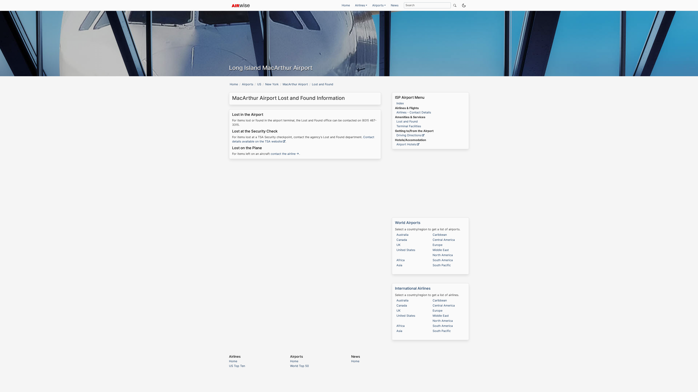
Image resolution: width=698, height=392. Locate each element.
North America (443, 255)
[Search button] (454, 5)
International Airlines (413, 288)
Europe (437, 245)
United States (405, 250)
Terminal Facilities (408, 126)
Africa (400, 260)
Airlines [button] (360, 5)
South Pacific (442, 265)
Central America (444, 240)
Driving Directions (408, 135)
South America (443, 260)
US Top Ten (237, 366)
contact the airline (283, 154)
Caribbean (440, 234)
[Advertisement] (305, 193)
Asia (399, 265)
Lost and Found (407, 121)
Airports (247, 84)
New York (272, 84)
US (259, 84)
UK (398, 245)
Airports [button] (378, 5)
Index (400, 103)
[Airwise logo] (241, 5)
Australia (402, 234)
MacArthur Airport (295, 84)
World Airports (407, 223)
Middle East (441, 250)
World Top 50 (299, 366)
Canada (401, 240)
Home (346, 5)
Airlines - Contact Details (413, 112)
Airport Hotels (406, 144)
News (394, 5)
